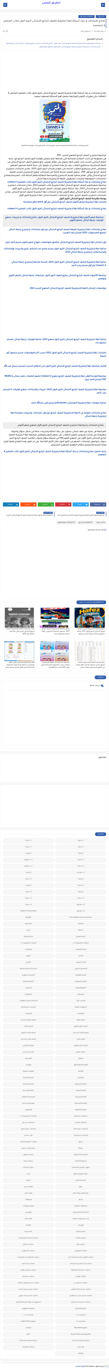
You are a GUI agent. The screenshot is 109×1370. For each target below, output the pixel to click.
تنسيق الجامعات (80, 1161)
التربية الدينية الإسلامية (28, 969)
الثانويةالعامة (81, 988)
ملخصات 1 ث (81, 1315)
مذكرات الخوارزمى (80, 1251)
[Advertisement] (54, 71)
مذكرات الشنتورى (28, 1251)
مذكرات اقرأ (81, 1244)
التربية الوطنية (80, 975)
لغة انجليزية (80, 1232)
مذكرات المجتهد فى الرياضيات (28, 1257)
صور (80, 1187)
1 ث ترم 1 (81, 847)
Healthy (28, 917)
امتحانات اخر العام (80, 1116)
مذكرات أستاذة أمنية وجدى (28, 1238)
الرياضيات (80, 1014)
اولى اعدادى (28, 1135)
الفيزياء (28, 1065)
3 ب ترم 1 (28, 879)
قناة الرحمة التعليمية (81, 1212)
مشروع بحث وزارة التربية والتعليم (28, 1302)
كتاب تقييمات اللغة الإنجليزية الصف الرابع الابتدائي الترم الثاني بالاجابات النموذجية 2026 (20, 631)
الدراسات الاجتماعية (28, 1007)
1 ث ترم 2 (28, 847)
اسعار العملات (80, 949)
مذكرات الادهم (28, 1244)
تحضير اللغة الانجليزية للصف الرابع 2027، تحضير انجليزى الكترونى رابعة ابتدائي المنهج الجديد (56, 631)
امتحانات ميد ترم (86, 16)
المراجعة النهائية (28, 1097)
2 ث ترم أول (28, 866)
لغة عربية (28, 1232)
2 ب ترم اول (28, 860)
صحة (28, 1180)
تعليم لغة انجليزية (81, 1155)
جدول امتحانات (28, 1167)
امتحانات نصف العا (81, 1129)
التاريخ (28, 962)
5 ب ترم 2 (28, 898)
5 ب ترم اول (81, 905)
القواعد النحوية (28, 1071)
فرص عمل (28, 1193)
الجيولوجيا (28, 994)
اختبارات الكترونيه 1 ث (28, 943)
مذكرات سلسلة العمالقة (80, 1270)
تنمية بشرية (28, 1161)
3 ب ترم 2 (80, 885)
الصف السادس (28, 1052)
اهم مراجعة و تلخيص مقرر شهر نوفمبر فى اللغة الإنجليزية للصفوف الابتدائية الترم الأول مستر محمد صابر (20, 664)
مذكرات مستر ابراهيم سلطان (28, 1283)
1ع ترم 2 (28, 853)
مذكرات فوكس (80, 1276)
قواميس (28, 1212)
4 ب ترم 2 (80, 898)
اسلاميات (28, 949)
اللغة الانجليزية (80, 1084)
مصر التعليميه (80, 1308)
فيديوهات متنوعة (80, 1206)
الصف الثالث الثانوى (28, 1033)
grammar (28, 924)
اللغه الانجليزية (80, 1097)
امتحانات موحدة (81, 1123)
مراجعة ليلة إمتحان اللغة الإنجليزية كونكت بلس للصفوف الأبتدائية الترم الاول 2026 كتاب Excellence (55, 664)
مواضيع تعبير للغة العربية (81, 1334)
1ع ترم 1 (80, 853)
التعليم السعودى (28, 975)
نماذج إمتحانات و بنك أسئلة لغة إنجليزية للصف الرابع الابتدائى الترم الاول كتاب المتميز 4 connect (56, 182)
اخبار (28, 930)
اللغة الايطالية (28, 1084)
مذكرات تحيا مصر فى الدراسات (81, 1264)
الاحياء (80, 956)
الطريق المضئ (51, 3)
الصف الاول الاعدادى (28, 1020)
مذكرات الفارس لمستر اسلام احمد (80, 1257)
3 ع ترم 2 (28, 885)
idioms (80, 930)
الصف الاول (80, 1020)
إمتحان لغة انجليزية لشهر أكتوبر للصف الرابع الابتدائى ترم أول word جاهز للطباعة (64, 202)
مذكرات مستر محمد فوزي (28, 1296)
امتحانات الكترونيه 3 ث (28, 1116)
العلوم (80, 1058)
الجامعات (28, 988)
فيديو (81, 1199)
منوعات (28, 1328)
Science (81, 924)
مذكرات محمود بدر (80, 1283)
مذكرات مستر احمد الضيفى (81, 1289)
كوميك (28, 1225)
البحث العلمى (81, 962)
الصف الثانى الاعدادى (28, 1039)
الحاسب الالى (80, 1001)
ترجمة (80, 1148)
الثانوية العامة (28, 981)
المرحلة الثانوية (80, 1110)
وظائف (80, 1353)
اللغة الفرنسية (28, 1090)
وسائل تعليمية (28, 1347)
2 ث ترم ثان (81, 872)
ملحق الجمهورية (28, 1308)
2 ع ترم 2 (81, 879)
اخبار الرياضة (28, 937)
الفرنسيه (28, 1058)
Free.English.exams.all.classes (81, 917)
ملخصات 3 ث (81, 1321)
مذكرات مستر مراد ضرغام (80, 1302)
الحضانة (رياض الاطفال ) (28, 1001)
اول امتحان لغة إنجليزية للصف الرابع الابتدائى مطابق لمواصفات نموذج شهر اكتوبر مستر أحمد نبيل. (55, 242)
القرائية (80, 1071)
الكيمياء (81, 1078)
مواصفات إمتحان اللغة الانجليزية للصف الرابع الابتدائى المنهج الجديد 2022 (68, 288)
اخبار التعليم (80, 937)
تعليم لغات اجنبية (28, 1148)
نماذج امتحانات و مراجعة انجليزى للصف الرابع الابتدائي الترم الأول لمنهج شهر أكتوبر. (70, 47)
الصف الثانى (80, 1039)
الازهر (28, 956)
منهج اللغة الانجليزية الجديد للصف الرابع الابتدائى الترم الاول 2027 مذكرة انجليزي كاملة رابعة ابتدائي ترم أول (91, 631)
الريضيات (28, 1014)
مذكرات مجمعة (28, 1276)
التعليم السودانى (81, 981)
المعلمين (28, 1110)
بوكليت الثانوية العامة (28, 1142)
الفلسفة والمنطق (81, 1065)
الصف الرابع (80, 1052)
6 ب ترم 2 (28, 905)
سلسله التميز (81, 1180)
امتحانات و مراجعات (80, 1135)
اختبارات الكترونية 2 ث (81, 943)
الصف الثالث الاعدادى (81, 1033)
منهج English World (28, 1321)
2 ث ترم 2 (80, 866)
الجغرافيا (80, 994)
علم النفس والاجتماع (81, 1193)
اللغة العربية (81, 1090)
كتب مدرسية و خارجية (81, 1219)
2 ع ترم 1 (28, 872)
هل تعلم (80, 1347)
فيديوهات (28, 1199)
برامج (81, 1142)
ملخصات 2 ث (28, 1315)
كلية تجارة (28, 1219)
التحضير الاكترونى (80, 969)
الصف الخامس (28, 1046)
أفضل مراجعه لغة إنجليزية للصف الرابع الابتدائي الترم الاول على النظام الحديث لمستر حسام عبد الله (54, 366)
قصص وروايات (28, 1206)
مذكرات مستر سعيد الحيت (28, 1289)
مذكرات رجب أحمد (28, 1264)
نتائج (28, 1334)
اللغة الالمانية (28, 1078)
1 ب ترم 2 (28, 840)
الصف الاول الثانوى (81, 1026)
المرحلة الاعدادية (28, 1103)
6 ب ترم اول (81, 911)
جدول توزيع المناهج (81, 1174)
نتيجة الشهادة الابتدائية (28, 1341)
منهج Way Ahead (80, 1328)
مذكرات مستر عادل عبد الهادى (81, 1296)
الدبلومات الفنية (81, 1007)
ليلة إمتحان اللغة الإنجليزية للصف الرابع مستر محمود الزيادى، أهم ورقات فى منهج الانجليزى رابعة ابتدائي (90, 664)
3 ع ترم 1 (81, 892)
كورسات (81, 1225)
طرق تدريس (28, 1187)
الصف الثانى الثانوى (81, 1046)
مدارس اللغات (81, 1238)
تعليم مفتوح (28, 1155)
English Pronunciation (28, 911)
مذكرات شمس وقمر (28, 1270)
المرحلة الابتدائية (81, 1103)
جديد (28, 1174)
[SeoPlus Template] (107, 1366)
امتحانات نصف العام (65, 522)
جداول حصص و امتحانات (81, 1167)
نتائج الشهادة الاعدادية (80, 1341)
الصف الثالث (28, 1026)
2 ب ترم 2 (80, 860)
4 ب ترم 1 (101, 16)
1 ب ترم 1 (81, 840)
